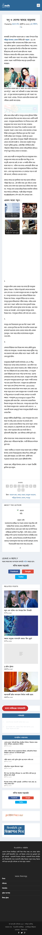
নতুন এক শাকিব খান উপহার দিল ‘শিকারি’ (18, 610)
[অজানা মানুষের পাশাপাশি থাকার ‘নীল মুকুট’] (21, 626)
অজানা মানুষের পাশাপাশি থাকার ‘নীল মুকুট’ (18, 638)
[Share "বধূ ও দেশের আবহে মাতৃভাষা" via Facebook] (7, 486)
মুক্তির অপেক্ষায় (6, 893)
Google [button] (28, 571)
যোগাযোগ (17, 930)
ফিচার (3, 879)
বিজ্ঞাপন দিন (24, 930)
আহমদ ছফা (13, 495)
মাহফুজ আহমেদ (31, 495)
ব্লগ (32, 24)
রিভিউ (35, 24)
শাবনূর (28, 498)
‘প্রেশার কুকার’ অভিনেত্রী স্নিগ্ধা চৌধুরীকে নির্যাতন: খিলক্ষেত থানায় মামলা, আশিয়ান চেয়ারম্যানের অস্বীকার (20, 743)
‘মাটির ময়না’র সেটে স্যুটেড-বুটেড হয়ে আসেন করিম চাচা (18, 759)
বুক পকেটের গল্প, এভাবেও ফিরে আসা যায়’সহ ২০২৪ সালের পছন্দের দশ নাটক (20, 727)
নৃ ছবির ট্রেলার (8, 666)
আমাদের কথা (8, 927)
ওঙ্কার (19, 495)
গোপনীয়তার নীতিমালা (30, 927)
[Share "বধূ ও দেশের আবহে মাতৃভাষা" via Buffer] (31, 486)
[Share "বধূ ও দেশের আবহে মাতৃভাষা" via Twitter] (11, 486)
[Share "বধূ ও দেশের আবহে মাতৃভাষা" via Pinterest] (23, 486)
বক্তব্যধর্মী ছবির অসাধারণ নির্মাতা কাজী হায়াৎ (18, 694)
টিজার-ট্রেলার (5, 898)
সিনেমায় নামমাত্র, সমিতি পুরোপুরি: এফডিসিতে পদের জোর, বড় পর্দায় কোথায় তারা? (20, 783)
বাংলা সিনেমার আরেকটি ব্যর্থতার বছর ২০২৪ (17, 722)
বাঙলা (27, 40)
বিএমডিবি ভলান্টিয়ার (18, 927)
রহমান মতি (15, 24)
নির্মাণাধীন (4, 888)
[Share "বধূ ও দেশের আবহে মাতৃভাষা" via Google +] (15, 486)
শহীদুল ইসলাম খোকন (11, 40)
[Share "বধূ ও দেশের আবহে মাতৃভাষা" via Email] (19, 490)
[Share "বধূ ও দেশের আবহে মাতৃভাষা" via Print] (23, 490)
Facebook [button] (14, 571)
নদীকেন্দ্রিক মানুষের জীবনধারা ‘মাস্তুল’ (13, 766)
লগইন (25, 561)
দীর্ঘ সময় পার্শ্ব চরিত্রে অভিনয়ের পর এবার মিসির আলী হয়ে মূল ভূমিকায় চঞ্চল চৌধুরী (20, 774)
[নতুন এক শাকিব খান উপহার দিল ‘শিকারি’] (21, 599)
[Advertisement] (21, 258)
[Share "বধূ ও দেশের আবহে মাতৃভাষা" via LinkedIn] (27, 486)
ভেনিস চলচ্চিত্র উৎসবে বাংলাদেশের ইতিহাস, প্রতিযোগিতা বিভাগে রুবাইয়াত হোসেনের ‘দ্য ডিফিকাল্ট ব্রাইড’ (20, 752)
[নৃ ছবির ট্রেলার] (21, 654)
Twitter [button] (21, 577)
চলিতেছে (4, 883)
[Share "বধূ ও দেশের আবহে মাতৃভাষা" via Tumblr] (19, 486)
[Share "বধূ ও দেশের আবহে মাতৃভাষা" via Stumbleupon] (35, 486)
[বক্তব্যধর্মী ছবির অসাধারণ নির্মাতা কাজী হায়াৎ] (21, 682)
